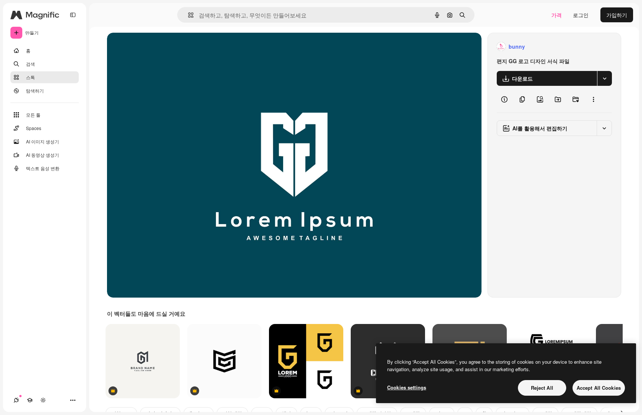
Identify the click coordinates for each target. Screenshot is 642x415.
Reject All (542, 387)
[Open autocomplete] (188, 15)
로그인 (580, 15)
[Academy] (30, 400)
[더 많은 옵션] (593, 99)
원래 (149, 47)
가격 (556, 15)
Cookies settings (406, 387)
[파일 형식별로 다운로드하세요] (604, 78)
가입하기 (616, 15)
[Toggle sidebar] (73, 15)
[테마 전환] (43, 400)
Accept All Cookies (599, 387)
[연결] (16, 400)
